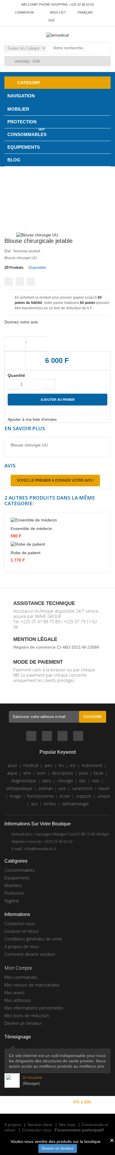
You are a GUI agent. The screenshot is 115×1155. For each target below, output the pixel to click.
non (95, 780)
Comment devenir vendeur (29, 954)
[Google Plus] (78, 736)
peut (83, 773)
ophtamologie (75, 803)
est (73, 765)
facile (99, 773)
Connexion (24, 12)
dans (46, 780)
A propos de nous (21, 946)
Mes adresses (17, 1000)
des (82, 780)
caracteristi (82, 788)
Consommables (19, 870)
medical (30, 765)
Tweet (8, 281)
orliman (45, 788)
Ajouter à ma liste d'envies (32, 419)
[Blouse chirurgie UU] (37, 234)
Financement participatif (79, 1130)
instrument (92, 765)
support (83, 796)
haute (103, 788)
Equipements (17, 878)
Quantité (16, 375)
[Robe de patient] (57, 544)
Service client (39, 1124)
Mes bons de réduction (26, 1015)
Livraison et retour (21, 931)
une (62, 788)
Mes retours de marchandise (32, 985)
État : (8, 251)
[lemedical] (57, 34)
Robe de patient (25, 552)
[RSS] (62, 736)
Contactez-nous (19, 923)
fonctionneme (40, 796)
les (61, 765)
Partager (20, 281)
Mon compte (18, 968)
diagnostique (23, 780)
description (62, 773)
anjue (12, 773)
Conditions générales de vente (33, 939)
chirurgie (65, 780)
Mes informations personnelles (33, 1008)
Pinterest (31, 281)
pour (12, 765)
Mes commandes (21, 977)
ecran (65, 796)
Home (19, 201)
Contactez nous (36, 1130)
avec (48, 765)
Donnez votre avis (21, 322)
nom (41, 773)
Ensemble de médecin (31, 528)
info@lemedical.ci (40, 848)
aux (34, 803)
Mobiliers (13, 885)
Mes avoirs (14, 992)
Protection (14, 893)
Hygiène (11, 901)
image (15, 796)
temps (50, 803)
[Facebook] (31, 736)
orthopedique (19, 788)
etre (27, 773)
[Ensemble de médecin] (57, 519)
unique (103, 796)
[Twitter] (47, 736)
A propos (12, 1124)
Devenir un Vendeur (58, 1148)
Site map (67, 1124)
